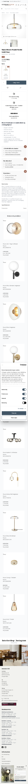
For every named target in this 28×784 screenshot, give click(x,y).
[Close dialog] (26, 765)
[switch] (24, 394)
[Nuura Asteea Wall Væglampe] (14, 481)
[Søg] (26, 8)
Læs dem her (14, 118)
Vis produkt (6, 255)
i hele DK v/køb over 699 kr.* (12, 1)
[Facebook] (2, 747)
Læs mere (14, 109)
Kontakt (3, 759)
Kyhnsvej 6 (4, 681)
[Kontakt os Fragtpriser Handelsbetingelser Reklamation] (16, 5)
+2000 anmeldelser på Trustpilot (12, 154)
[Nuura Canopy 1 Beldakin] (14, 564)
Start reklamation (6, 763)
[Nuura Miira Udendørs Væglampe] (14, 272)
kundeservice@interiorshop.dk (9, 716)
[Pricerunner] (9, 704)
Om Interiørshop (5, 754)
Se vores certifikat (9, 166)
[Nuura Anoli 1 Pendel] (14, 606)
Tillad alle (14, 413)
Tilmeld (20, 780)
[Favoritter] (23, 5)
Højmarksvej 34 (5, 673)
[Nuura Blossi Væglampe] (14, 314)
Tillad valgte (14, 417)
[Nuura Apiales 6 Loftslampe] (14, 439)
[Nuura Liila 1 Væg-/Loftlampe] (14, 231)
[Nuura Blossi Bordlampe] (14, 523)
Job (2, 756)
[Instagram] (5, 747)
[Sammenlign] (21, 5)
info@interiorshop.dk (6, 726)
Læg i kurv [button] (16, 82)
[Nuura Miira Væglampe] (14, 356)
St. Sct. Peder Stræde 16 (7, 690)
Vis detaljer (21, 408)
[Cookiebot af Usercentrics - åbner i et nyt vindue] (20, 365)
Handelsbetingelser (6, 761)
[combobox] (16, 774)
